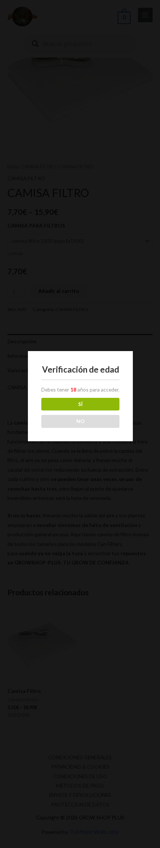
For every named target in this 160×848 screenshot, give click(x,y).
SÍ (80, 404)
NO (80, 421)
